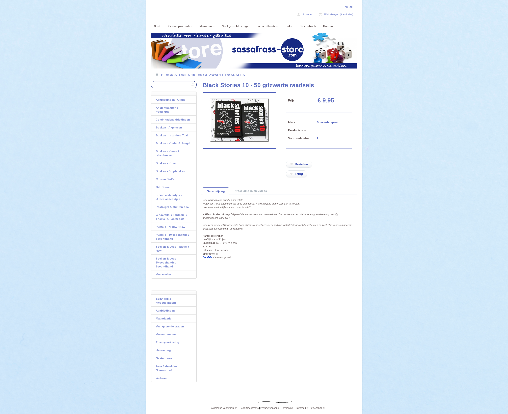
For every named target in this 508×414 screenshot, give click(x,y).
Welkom (161, 378)
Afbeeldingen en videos (251, 190)
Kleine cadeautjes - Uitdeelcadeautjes (169, 197)
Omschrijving (216, 191)
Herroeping (163, 350)
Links (288, 26)
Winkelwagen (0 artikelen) (338, 14)
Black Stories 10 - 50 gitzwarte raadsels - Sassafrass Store (203, 11)
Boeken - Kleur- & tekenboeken (168, 153)
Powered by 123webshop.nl (310, 408)
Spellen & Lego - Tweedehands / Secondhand (167, 262)
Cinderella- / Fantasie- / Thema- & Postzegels (171, 216)
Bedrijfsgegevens (249, 408)
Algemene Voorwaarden (224, 408)
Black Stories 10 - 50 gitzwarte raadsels (203, 75)
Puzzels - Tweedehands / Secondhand (172, 236)
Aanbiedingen (165, 310)
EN (346, 7)
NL (351, 7)
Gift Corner (163, 187)
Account (307, 14)
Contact (328, 26)
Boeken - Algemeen (169, 127)
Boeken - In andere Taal (172, 135)
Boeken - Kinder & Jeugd (173, 143)
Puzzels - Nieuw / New (170, 226)
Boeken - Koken (166, 163)
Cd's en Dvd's (165, 179)
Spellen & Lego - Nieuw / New (172, 248)
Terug (299, 174)
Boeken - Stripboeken (170, 171)
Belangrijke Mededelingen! (166, 300)
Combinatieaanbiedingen (173, 119)
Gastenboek (307, 26)
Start (157, 26)
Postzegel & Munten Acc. (173, 206)
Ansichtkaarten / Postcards (167, 109)
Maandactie (207, 26)
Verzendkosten (268, 26)
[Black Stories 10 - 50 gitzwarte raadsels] (239, 141)
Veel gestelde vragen (236, 26)
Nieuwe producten (179, 26)
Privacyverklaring (167, 342)
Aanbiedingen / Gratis (170, 99)
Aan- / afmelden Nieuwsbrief (166, 368)
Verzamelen (163, 274)
